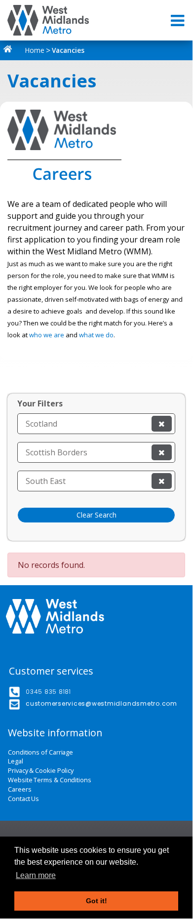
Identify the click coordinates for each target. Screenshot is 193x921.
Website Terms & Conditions (49, 780)
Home (33, 50)
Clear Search (96, 515)
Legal (15, 761)
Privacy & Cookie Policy (41, 770)
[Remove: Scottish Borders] (162, 452)
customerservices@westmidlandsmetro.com (101, 703)
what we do (96, 334)
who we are (46, 334)
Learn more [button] (36, 875)
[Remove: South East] (162, 481)
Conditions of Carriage (40, 752)
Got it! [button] (96, 901)
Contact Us (23, 799)
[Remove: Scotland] (162, 424)
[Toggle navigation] (178, 20)
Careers (19, 789)
